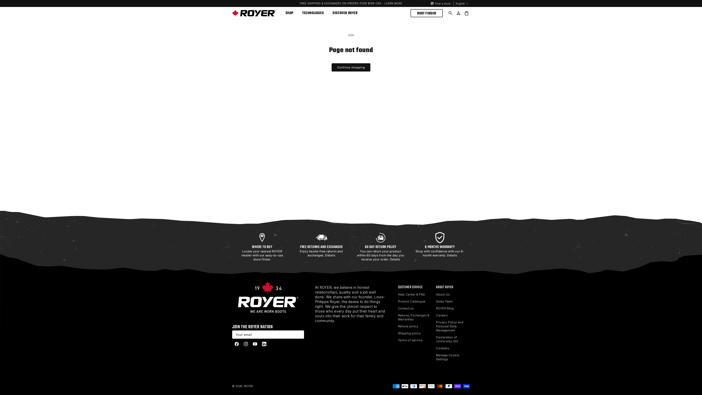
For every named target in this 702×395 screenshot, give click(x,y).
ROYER (248, 386)
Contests (442, 348)
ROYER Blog (445, 308)
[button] (450, 13)
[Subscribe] (300, 334)
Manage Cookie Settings (447, 357)
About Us (443, 294)
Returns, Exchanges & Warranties (413, 317)
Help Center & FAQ (411, 294)
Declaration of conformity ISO (447, 339)
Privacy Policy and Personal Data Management (449, 326)
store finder (261, 259)
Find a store (443, 3)
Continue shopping (351, 67)
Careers (442, 315)
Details (330, 255)
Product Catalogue (411, 301)
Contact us (406, 308)
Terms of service (410, 340)
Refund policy (408, 326)
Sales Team (444, 301)
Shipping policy (409, 333)
